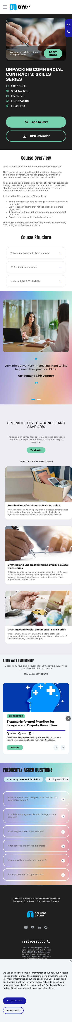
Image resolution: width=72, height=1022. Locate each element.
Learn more (53, 53)
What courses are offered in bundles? (27, 845)
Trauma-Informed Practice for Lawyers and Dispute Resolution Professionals (32, 723)
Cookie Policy (18, 898)
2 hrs (24, 733)
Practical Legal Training (48, 901)
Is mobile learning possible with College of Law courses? (32, 815)
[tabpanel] (36, 836)
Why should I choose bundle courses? (27, 860)
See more (15, 747)
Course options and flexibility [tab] (23, 779)
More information (13, 1010)
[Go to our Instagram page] (26, 928)
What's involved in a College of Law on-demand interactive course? (32, 798)
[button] (68, 718)
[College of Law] (20, 7)
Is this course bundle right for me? (25, 874)
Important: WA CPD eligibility (25, 281)
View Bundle (36, 450)
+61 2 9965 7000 (34, 941)
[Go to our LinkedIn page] (39, 928)
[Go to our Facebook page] (46, 928)
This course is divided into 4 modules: (30, 253)
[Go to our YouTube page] (33, 928)
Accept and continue (15, 1001)
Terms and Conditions (23, 901)
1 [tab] (33, 399)
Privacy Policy (31, 898)
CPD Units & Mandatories (24, 267)
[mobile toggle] (5, 7)
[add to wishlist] (63, 747)
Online (13, 733)
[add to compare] (56, 747)
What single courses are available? (26, 831)
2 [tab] (39, 399)
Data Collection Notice (49, 898)
